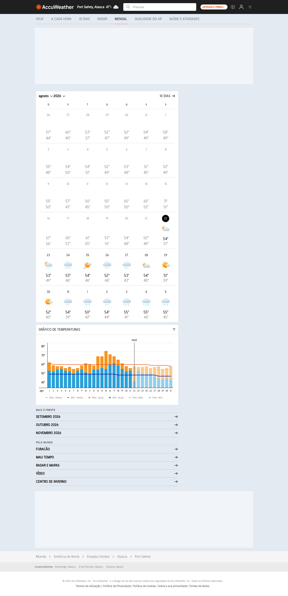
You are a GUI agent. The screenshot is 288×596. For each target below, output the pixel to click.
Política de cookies (144, 586)
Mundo (41, 557)
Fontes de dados (199, 586)
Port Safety (143, 557)
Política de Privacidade (117, 586)
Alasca (122, 557)
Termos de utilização (88, 586)
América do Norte (66, 557)
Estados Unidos (98, 557)
